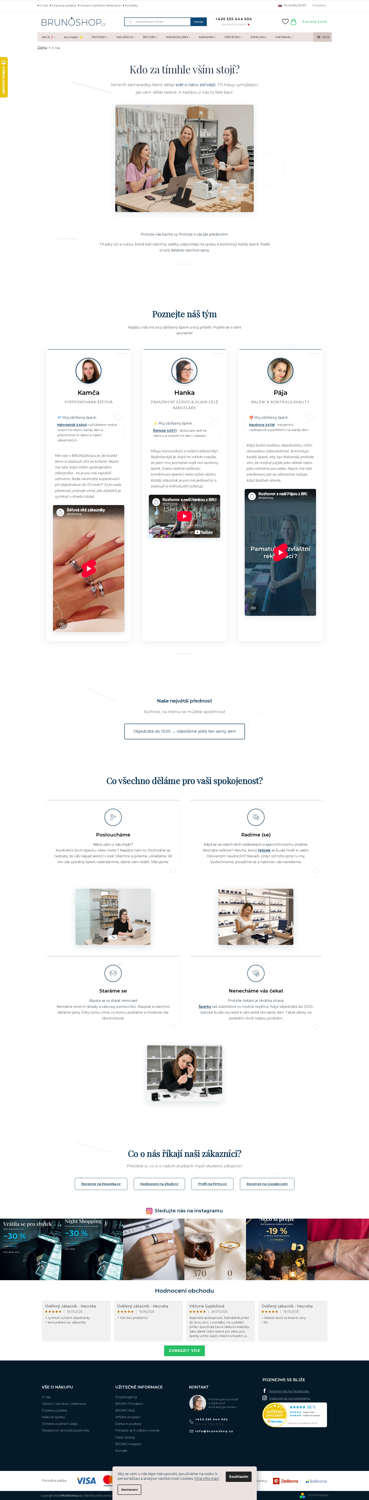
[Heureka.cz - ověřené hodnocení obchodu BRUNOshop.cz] (294, 1414)
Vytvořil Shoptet (318, 1495)
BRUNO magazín (128, 1444)
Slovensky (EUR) (294, 5)
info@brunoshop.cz (214, 1431)
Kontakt (121, 1451)
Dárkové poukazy (128, 1424)
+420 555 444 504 (211, 1419)
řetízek (264, 850)
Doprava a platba (64, 5)
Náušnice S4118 (261, 425)
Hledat (198, 21)
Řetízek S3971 (165, 430)
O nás (44, 5)
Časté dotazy (125, 1437)
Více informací (207, 1479)
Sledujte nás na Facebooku (289, 1391)
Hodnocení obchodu (184, 1290)
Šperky (205, 1007)
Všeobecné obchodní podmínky (66, 1430)
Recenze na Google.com (267, 1184)
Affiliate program (127, 1417)
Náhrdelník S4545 (72, 425)
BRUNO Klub (125, 1410)
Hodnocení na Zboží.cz (159, 1184)
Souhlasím (238, 1477)
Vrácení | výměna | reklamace (100, 5)
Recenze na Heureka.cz (101, 1184)
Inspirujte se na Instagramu (289, 1398)
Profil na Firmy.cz (212, 1184)
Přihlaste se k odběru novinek (137, 1430)
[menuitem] (48, 37)
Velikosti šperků (53, 1417)
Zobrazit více (184, 1351)
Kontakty (131, 5)
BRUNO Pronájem (129, 1404)
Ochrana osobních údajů (60, 1424)
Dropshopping (126, 1397)
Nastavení (129, 1490)
